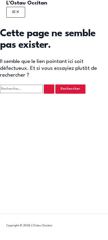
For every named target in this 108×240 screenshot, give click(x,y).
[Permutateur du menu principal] (15, 12)
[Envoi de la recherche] (49, 89)
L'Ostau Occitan (26, 3)
